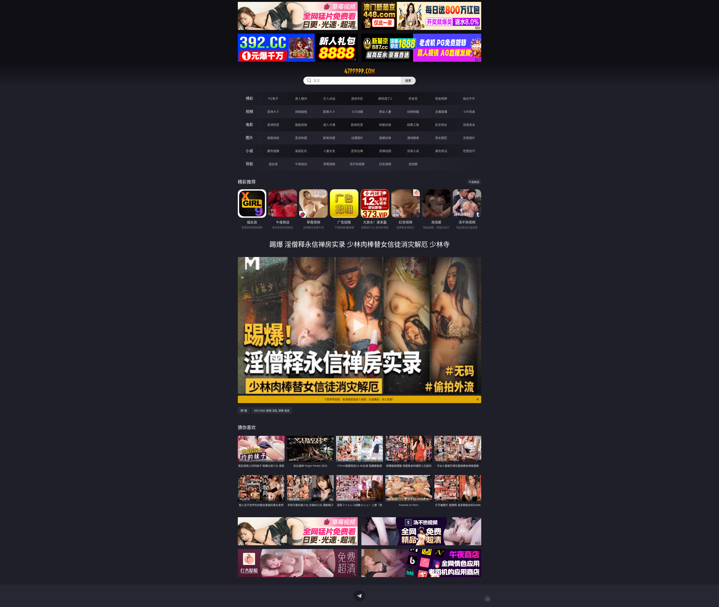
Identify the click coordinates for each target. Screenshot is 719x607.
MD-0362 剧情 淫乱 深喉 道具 (271, 410)
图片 (249, 137)
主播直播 (441, 112)
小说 (249, 150)
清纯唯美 (413, 138)
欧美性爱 (357, 125)
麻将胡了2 (385, 99)
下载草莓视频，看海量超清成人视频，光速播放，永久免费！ (359, 399)
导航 (249, 163)
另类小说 (413, 151)
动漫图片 (357, 138)
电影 (249, 124)
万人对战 (329, 99)
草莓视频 (329, 164)
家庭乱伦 (301, 151)
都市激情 (273, 151)
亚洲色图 (301, 138)
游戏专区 (357, 99)
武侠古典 (357, 151)
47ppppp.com (359, 71)
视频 (249, 111)
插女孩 (273, 164)
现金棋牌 (441, 99)
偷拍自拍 (301, 125)
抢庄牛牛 (469, 99)
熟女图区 (441, 138)
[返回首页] (487, 598)
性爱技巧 (469, 151)
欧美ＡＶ (329, 112)
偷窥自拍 (273, 138)
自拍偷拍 (301, 112)
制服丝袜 (385, 125)
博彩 (249, 98)
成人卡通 (329, 125)
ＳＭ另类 (469, 112)
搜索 (408, 81)
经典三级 (413, 125)
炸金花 (413, 99)
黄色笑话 (441, 151)
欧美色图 (329, 138)
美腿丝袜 (385, 138)
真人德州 (301, 99)
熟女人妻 (385, 112)
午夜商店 (301, 164)
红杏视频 (385, 164)
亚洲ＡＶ (273, 112)
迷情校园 (385, 151)
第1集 (243, 410)
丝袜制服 (413, 112)
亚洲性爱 (273, 125)
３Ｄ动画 (357, 112)
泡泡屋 (413, 164)
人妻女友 (329, 151)
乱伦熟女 (441, 125)
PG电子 (273, 99)
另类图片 (469, 138)
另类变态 (469, 125)
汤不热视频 (357, 164)
